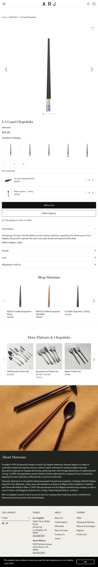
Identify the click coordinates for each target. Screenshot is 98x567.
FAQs (79, 518)
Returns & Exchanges (86, 526)
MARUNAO (6, 128)
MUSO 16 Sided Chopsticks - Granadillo (48, 312)
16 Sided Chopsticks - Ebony (77, 311)
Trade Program (61, 522)
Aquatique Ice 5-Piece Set (47, 371)
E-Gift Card (82, 534)
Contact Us (60, 534)
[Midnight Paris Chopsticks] (68, 149)
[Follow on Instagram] (3, 523)
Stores (57, 538)
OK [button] (85, 562)
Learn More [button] (9, 563)
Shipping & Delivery (85, 522)
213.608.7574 (39, 535)
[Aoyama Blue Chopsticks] (30, 149)
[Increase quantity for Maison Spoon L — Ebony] (92, 192)
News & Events (61, 530)
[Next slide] (92, 301)
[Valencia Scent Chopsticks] (87, 149)
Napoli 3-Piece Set (73, 371)
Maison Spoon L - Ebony (23, 191)
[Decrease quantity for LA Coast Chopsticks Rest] (85, 180)
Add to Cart (49, 205)
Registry (80, 530)
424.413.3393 (39, 552)
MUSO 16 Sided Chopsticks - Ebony (19, 312)
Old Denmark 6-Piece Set (18, 371)
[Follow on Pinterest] (7, 523)
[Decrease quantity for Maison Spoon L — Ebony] (85, 192)
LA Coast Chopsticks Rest (24, 178)
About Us (59, 518)
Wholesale (59, 526)
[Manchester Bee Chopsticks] (49, 149)
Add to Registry (49, 213)
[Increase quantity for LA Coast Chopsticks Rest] (92, 180)
